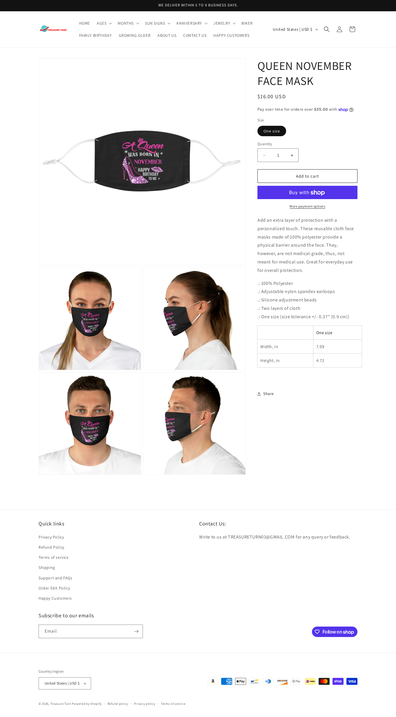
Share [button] (268, 393)
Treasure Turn (60, 704)
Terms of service (54, 557)
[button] (103, 23)
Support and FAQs (55, 577)
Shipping (47, 567)
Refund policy (118, 704)
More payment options (307, 206)
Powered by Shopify (87, 704)
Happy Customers (55, 598)
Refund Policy (51, 547)
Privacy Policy (51, 537)
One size (272, 131)
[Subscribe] (136, 631)
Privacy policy (144, 704)
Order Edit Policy (54, 588)
